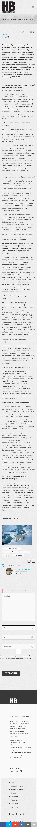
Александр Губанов (11, 552)
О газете (14, 793)
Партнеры (15, 804)
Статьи (4, 34)
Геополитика (18, 555)
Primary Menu (33, 7)
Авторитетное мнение (12, 548)
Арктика (25, 552)
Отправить (11, 673)
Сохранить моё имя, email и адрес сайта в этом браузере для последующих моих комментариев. (16, 658)
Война (7, 555)
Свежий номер (17, 786)
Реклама (14, 800)
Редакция (15, 797)
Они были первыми (22, 569)
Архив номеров (17, 790)
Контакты (14, 807)
